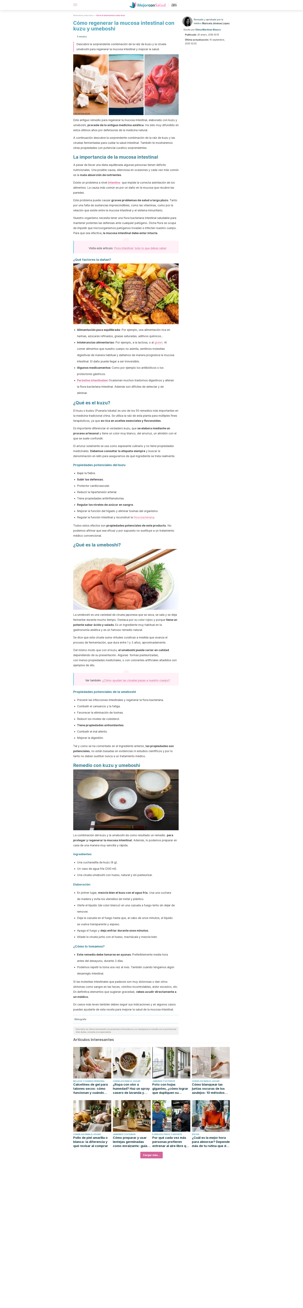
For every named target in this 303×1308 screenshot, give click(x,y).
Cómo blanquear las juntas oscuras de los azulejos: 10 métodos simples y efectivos (208, 1089)
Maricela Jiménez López (216, 23)
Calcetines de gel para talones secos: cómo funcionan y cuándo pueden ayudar (90, 1089)
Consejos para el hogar (126, 1081)
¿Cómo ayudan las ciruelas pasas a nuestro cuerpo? (136, 680)
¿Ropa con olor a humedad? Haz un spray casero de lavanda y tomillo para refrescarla (131, 1089)
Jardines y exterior (163, 1081)
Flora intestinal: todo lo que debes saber (140, 248)
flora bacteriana (144, 517)
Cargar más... (151, 1155)
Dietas (195, 1134)
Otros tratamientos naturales (110, 15)
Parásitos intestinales (92, 380)
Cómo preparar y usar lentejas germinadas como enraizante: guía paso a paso (130, 1142)
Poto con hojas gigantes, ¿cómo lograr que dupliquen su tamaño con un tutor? (170, 1089)
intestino (114, 182)
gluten (158, 342)
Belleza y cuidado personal (89, 1081)
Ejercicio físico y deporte (167, 1134)
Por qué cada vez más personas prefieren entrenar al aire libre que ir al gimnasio (171, 1142)
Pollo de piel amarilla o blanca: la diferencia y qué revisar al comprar (90, 1142)
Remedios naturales (83, 15)
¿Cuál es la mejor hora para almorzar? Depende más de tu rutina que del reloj (211, 1142)
